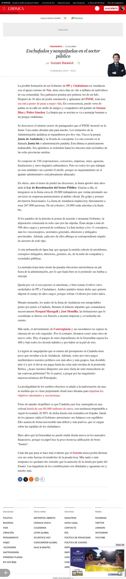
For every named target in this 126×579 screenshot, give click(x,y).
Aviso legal (71, 522)
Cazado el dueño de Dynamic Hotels (25, 3)
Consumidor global (45, 542)
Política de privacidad (78, 537)
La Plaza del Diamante (96, 3)
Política (7, 517)
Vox (48, 90)
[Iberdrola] (77, 18)
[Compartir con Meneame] (31, 479)
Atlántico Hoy (42, 537)
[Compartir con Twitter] (25, 479)
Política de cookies (76, 542)
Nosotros (70, 517)
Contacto (70, 527)
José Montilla (69, 311)
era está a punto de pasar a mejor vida (40, 103)
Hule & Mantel (42, 547)
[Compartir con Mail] (37, 479)
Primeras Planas (12, 557)
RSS (66, 532)
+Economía (9, 547)
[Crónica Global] (51, 8)
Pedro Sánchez (36, 112)
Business (8, 522)
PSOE (89, 99)
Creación (8, 532)
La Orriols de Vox (48, 3)
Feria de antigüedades (116, 3)
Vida (5, 527)
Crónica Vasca (42, 522)
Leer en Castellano (9, 13)
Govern (77, 453)
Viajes (6, 542)
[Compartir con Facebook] (20, 479)
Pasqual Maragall (46, 311)
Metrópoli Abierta (44, 517)
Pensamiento (56, 46)
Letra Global (41, 532)
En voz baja (9, 562)
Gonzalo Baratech (62, 63)
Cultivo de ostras (63, 3)
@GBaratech (79, 63)
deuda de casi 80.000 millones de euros (50, 408)
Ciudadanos (81, 85)
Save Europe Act (79, 3)
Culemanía (40, 527)
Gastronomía (11, 552)
